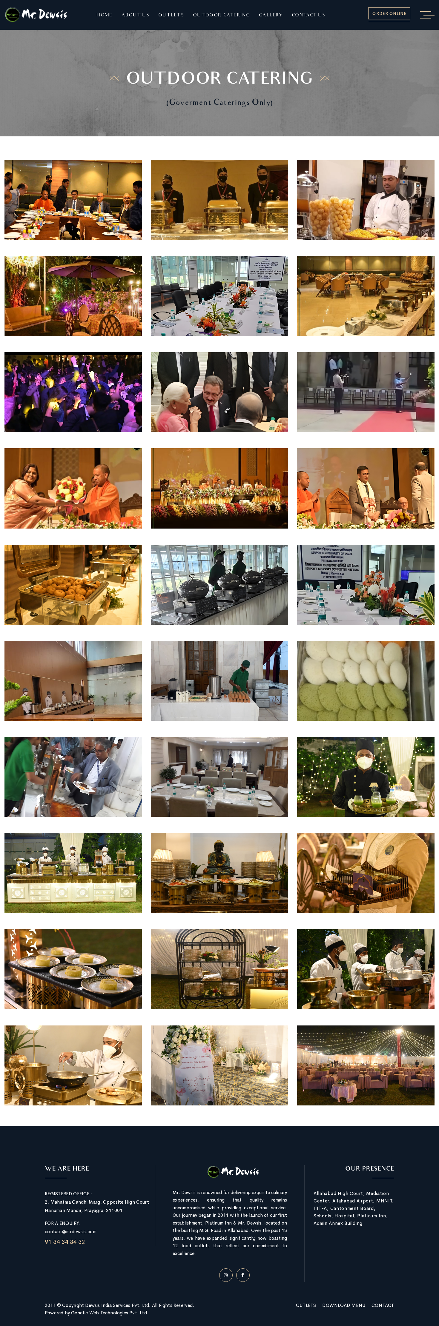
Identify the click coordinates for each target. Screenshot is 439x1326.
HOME (104, 15)
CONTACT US (308, 15)
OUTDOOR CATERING (221, 15)
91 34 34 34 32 (65, 1242)
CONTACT (383, 1305)
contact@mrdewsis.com (70, 1231)
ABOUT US (135, 15)
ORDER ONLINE (389, 13)
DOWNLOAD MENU (344, 1305)
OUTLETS (171, 15)
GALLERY (271, 15)
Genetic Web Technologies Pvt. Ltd (109, 1313)
